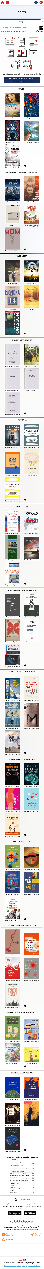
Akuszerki (12, 1187)
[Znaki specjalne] (41, 31)
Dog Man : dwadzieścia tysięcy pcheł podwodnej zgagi (23, 1188)
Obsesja (12, 1185)
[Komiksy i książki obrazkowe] (22, 58)
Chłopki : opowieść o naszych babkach (19, 1173)
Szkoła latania (13, 1177)
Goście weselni (13, 1192)
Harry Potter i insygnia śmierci (17, 1165)
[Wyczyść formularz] (37, 31)
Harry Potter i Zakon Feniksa (16, 1167)
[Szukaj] (41, 28)
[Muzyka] (16, 69)
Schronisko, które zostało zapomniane (19, 1180)
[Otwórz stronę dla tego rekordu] (13, 105)
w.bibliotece (10, 1227)
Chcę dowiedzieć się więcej (12, 1266)
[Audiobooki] (33, 46)
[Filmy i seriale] (33, 58)
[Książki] (10, 46)
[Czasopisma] (10, 58)
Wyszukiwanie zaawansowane (10, 31)
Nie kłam (12, 1190)
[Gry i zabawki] (27, 69)
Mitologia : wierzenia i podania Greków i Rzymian (21, 1162)
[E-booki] (22, 46)
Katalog (20, 22)
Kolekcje (23, 31)
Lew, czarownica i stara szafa (17, 1163)
